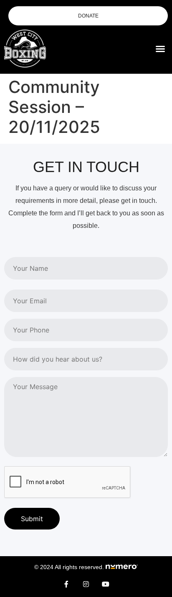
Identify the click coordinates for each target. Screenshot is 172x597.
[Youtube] (105, 584)
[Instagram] (86, 584)
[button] (160, 48)
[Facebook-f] (66, 584)
